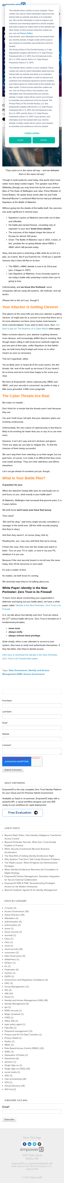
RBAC (9, 1045)
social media (12, 1072)
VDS (8, 1082)
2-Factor (10, 908)
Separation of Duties (16, 1055)
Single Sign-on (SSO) (17, 1068)
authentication (13, 921)
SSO (8, 1075)
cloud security (14, 949)
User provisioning (15, 1079)
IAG (8, 990)
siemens (10, 1062)
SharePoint (12, 1058)
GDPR (9, 976)
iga (8, 1007)
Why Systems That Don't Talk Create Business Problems (32, 859)
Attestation (11, 918)
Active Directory (15, 915)
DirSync (10, 962)
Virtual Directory (15, 1085)
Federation (12, 969)
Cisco (9, 938)
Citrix (9, 942)
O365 (9, 1017)
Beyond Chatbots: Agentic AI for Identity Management (31, 890)
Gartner (10, 973)
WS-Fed (10, 1089)
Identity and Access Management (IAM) (26, 1000)
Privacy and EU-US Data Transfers (23, 1034)
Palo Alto (10, 1027)
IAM (9, 993)
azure (9, 928)
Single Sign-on (13, 1065)
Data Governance (18, 670)
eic (8, 966)
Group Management (17, 986)
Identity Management (17, 1003)
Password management (18, 1031)
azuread (10, 935)
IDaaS (9, 997)
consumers (12, 952)
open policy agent (15, 1024)
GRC (9, 983)
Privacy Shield (13, 1038)
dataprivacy (12, 959)
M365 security (13, 1010)
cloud (9, 945)
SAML (9, 1051)
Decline (43, 140)
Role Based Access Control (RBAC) (24, 1048)
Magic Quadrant (14, 1014)
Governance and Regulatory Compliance (26, 980)
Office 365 (11, 1021)
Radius (10, 1041)
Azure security (13, 932)
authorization (13, 925)
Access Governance (34, 674)
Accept (20, 140)
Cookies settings (32, 133)
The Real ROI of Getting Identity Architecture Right (29, 856)
